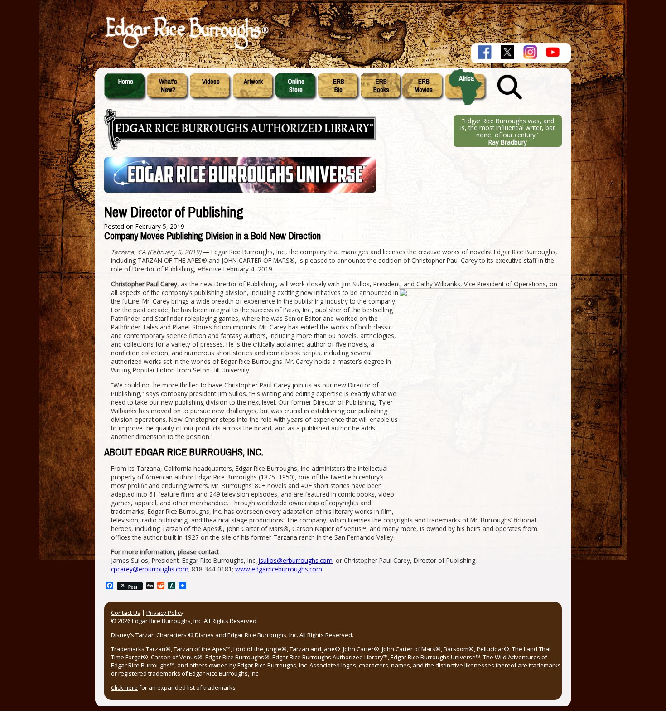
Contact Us (125, 613)
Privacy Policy (164, 613)
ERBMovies (424, 85)
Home (125, 81)
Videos (211, 81)
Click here (124, 687)
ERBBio (338, 85)
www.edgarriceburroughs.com (278, 569)
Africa (466, 78)
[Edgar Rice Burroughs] (186, 49)
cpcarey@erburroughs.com (149, 569)
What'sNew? (168, 85)
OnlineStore (296, 85)
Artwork (253, 81)
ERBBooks (381, 85)
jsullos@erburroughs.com (295, 560)
